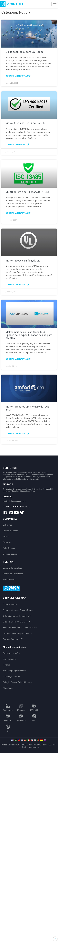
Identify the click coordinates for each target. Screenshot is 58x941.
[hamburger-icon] (54, 4)
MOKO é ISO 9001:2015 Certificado (25, 123)
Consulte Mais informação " (18, 76)
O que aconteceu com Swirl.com (24, 51)
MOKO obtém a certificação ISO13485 (27, 191)
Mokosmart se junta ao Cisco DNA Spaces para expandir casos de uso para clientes (29, 335)
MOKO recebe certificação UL (23, 260)
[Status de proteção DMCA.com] (29, 588)
